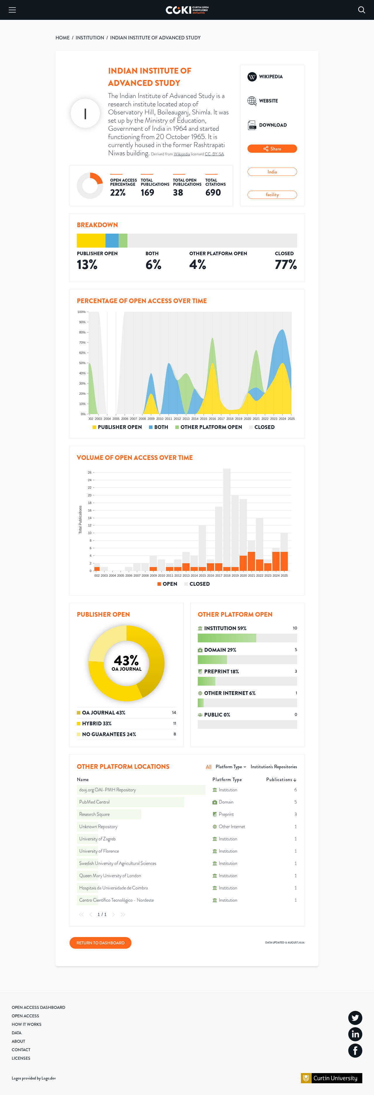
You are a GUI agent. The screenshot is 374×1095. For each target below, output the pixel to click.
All (209, 766)
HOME (63, 37)
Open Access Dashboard (38, 1007)
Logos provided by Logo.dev (34, 1078)
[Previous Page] (91, 914)
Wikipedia (182, 154)
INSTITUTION (90, 37)
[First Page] (81, 914)
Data (16, 1033)
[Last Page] (122, 914)
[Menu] (12, 10)
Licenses (21, 1058)
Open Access (25, 1016)
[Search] (362, 10)
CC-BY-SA (214, 154)
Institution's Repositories (274, 766)
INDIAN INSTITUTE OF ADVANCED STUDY (155, 37)
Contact (21, 1050)
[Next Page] (113, 914)
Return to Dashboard (100, 943)
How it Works (26, 1024)
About (18, 1041)
